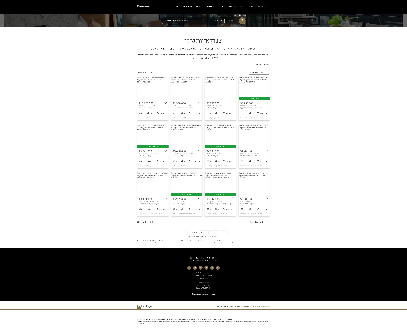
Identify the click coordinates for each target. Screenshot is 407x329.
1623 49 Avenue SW (179, 203)
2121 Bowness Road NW (249, 155)
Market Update (236, 7)
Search (199, 7)
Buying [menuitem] (210, 7)
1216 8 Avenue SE (247, 203)
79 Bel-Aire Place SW (213, 155)
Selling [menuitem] (221, 7)
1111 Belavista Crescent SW (148, 155)
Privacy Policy (243, 306)
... (210, 232)
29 (216, 232)
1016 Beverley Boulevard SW (183, 155)
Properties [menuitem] (187, 7)
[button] (189, 268)
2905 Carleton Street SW (250, 107)
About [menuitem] (251, 7)
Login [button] (266, 64)
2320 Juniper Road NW (219, 203)
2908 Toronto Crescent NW (149, 203)
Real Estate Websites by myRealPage (259, 306)
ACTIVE (236, 15)
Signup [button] (258, 64)
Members (262, 7)
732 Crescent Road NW (147, 107)
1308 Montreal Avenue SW (183, 107)
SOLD (244, 15)
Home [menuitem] (177, 7)
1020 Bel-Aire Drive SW (214, 107)
